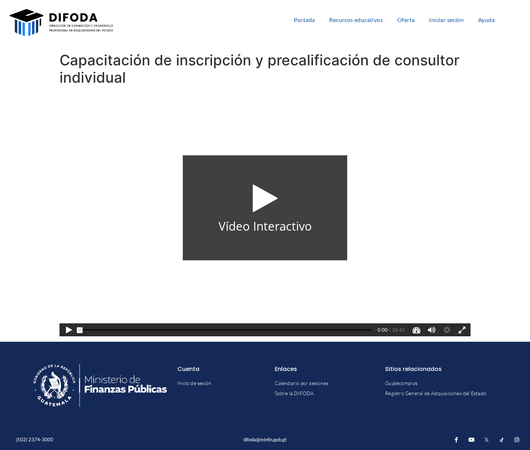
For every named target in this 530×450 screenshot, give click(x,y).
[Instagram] (517, 440)
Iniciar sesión (446, 19)
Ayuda (486, 19)
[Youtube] (471, 440)
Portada (304, 19)
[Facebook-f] (456, 440)
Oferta (406, 19)
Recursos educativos (356, 19)
